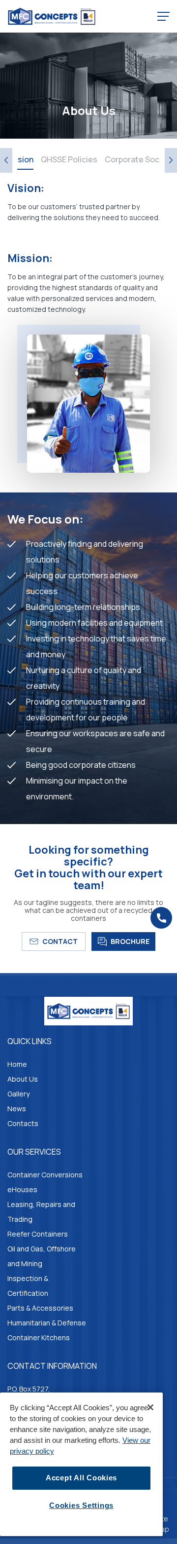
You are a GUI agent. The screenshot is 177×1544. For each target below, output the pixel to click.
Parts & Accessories (40, 1308)
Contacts (22, 1123)
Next (171, 160)
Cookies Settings (81, 1505)
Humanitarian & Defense (46, 1322)
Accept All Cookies (81, 1478)
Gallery (18, 1093)
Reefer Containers (37, 1234)
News (16, 1108)
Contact (60, 941)
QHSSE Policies (69, 159)
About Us (22, 1079)
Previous (6, 160)
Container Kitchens (38, 1337)
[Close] (150, 1407)
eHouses (22, 1189)
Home (17, 1064)
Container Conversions (45, 1174)
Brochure (130, 941)
